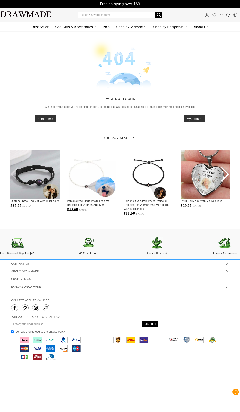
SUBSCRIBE (150, 323)
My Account (194, 119)
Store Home (45, 119)
